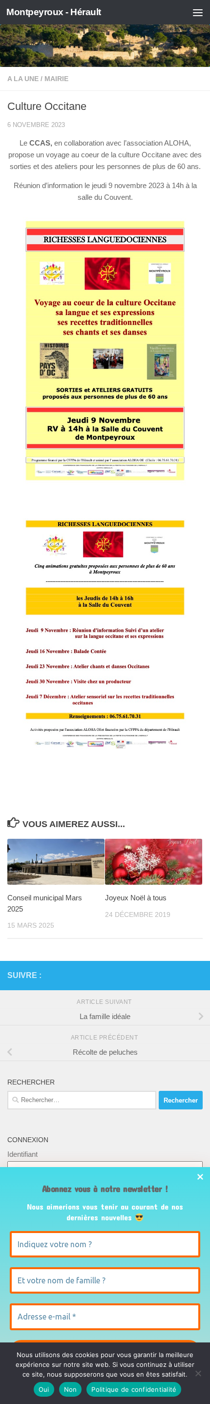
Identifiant (22, 1154)
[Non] (198, 1373)
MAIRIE (56, 79)
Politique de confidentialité (133, 1389)
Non (70, 1389)
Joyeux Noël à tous (136, 897)
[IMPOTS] (181, 975)
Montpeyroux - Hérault (53, 12)
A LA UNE (23, 79)
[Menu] (198, 12)
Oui (44, 1389)
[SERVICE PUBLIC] (197, 975)
